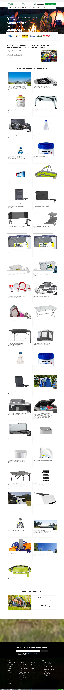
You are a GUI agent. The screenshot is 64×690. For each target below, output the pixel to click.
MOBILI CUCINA (22, 662)
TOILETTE (32, 666)
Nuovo (29, 7)
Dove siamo (42, 7)
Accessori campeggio (22, 7)
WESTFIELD (33, 668)
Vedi (9, 112)
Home (10, 7)
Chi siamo (14, 7)
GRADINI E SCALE (11, 681)
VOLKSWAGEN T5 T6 (34, 672)
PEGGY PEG (33, 670)
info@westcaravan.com (49, 669)
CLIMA (9, 670)
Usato (34, 7)
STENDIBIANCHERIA (23, 675)
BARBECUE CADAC (11, 666)
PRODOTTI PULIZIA (22, 666)
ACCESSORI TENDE (38, 597)
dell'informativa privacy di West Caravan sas (32, 653)
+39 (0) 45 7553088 (40, 4)
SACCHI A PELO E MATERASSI (22, 671)
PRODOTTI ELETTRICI (23, 664)
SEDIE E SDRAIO (22, 673)
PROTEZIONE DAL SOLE (23, 668)
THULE (32, 664)
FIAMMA (9, 668)
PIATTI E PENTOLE (22, 679)
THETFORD (33, 662)
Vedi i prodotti (44, 605)
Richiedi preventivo (50, 4)
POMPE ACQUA (10, 664)
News (38, 7)
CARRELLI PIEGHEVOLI (12, 672)
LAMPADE (9, 683)
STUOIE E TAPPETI (22, 677)
